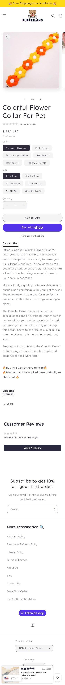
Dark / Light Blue (17, 155)
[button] (4, 16)
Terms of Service (17, 559)
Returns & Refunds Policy (22, 544)
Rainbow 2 (43, 155)
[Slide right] (40, 99)
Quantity (7, 198)
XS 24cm (11, 176)
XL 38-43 (11, 190)
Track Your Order (17, 591)
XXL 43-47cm (33, 190)
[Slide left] (25, 99)
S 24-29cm (32, 176)
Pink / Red (42, 148)
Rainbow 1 (12, 162)
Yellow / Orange (16, 148)
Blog (9, 575)
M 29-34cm (13, 183)
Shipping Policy (16, 536)
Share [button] (10, 403)
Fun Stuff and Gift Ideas (21, 599)
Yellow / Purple (36, 162)
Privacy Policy (15, 552)
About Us (12, 567)
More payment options (32, 236)
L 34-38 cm (35, 183)
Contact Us (13, 583)
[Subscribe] (54, 509)
